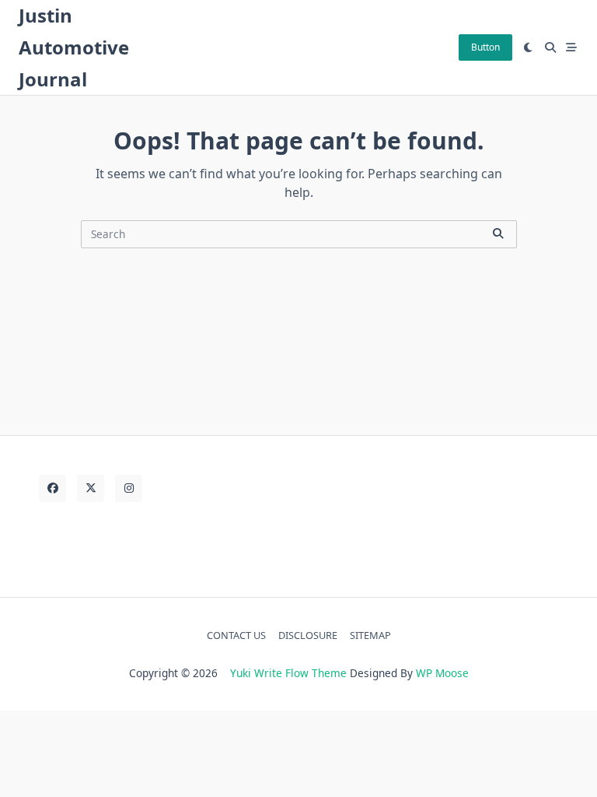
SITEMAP (370, 635)
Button (485, 47)
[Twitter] (90, 488)
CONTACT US (236, 635)
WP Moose (442, 672)
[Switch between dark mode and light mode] (529, 47)
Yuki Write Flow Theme (288, 672)
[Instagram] (128, 488)
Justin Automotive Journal (74, 47)
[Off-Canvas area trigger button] (572, 47)
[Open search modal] (550, 47)
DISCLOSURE (307, 635)
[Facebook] (52, 488)
